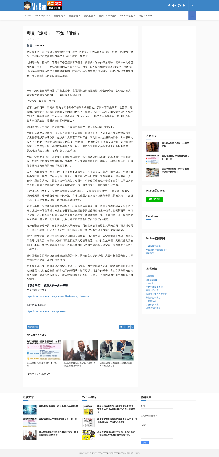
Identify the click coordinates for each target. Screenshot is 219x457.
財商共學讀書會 (153, 308)
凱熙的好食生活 (153, 297)
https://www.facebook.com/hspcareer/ (46, 311)
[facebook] (169, 5)
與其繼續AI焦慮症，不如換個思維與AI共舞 (58, 406)
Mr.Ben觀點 (126, 15)
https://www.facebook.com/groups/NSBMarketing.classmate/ (58, 296)
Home (28, 15)
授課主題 (88, 15)
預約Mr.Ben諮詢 (107, 15)
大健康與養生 (152, 304)
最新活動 (73, 15)
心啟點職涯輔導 (153, 246)
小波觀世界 (151, 301)
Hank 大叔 (151, 283)
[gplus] (174, 5)
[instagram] (179, 5)
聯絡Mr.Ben (145, 15)
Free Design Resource (113, 453)
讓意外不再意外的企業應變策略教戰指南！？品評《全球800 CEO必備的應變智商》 (116, 409)
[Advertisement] (168, 77)
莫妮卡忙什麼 (152, 290)
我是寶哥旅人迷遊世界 (156, 294)
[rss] (184, 5)
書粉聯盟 (150, 253)
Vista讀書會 (151, 280)
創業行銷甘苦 (33, 327)
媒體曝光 (58, 15)
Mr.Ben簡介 (41, 15)
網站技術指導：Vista (131, 453)
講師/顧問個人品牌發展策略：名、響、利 (42, 364)
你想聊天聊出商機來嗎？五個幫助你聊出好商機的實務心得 (116, 364)
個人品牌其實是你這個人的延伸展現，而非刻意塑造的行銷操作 (79, 364)
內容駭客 (150, 276)
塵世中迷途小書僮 (154, 287)
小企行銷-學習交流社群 (156, 249)
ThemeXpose (95, 453)
